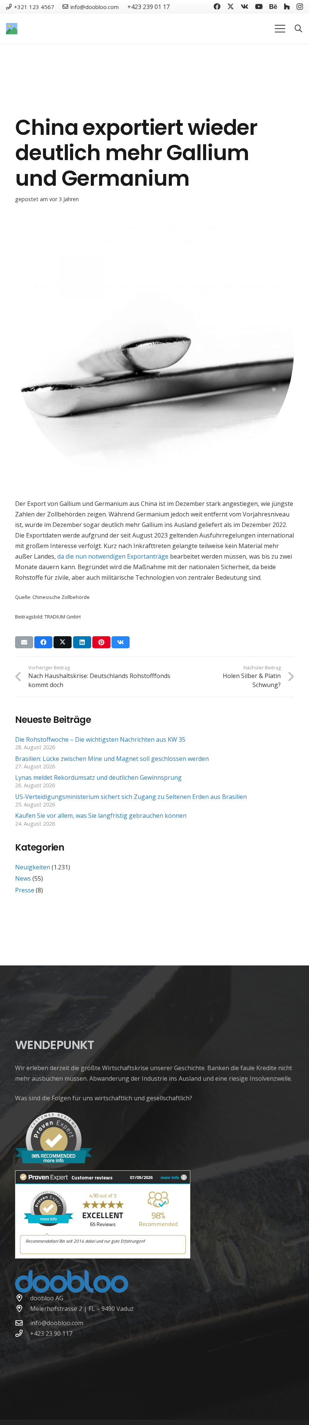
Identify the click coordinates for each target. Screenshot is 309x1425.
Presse (24, 890)
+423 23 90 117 (51, 1333)
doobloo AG (46, 1298)
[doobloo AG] (22, 1297)
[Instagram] (300, 7)
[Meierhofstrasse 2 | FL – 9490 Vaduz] (22, 1308)
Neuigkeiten (32, 867)
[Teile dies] (43, 642)
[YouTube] (259, 6)
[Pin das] (101, 642)
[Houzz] (287, 6)
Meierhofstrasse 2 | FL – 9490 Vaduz (82, 1308)
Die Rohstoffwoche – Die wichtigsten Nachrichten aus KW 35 (100, 739)
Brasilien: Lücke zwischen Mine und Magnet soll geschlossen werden (112, 759)
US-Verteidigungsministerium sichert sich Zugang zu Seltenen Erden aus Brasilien (131, 797)
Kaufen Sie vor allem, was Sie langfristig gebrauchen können (101, 815)
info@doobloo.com (56, 1323)
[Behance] (273, 6)
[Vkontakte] (244, 6)
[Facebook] (217, 6)
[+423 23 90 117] (22, 1333)
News (23, 878)
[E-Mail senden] (24, 642)
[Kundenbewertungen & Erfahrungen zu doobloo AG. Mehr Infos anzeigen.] (102, 1256)
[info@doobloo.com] (22, 1322)
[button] (280, 28)
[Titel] (11, 28)
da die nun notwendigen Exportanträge (112, 556)
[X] (230, 6)
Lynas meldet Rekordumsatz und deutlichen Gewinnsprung (99, 777)
